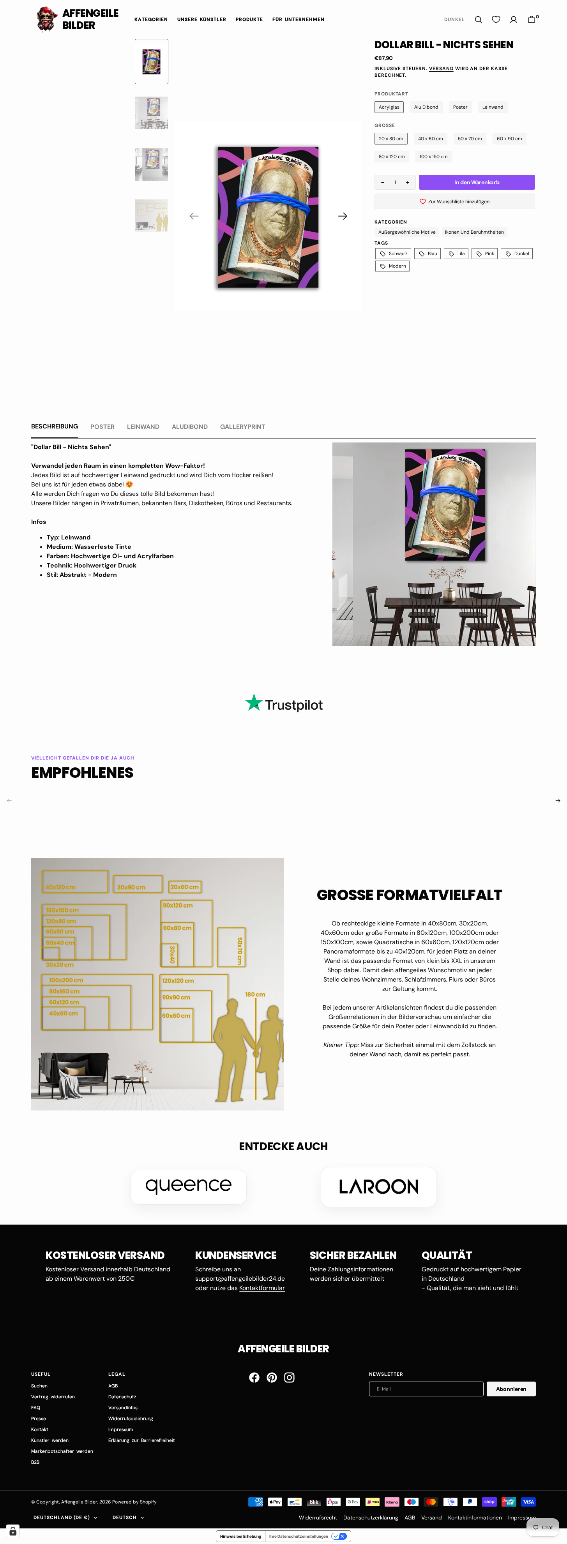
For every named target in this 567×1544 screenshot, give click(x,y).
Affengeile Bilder (79, 1502)
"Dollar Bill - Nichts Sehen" (71, 447)
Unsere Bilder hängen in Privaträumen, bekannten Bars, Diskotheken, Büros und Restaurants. (162, 503)
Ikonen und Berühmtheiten (474, 232)
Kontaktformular (262, 1288)
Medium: (60, 547)
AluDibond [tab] (190, 427)
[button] (531, 19)
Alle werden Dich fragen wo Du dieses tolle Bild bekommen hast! (122, 494)
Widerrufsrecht (318, 1517)
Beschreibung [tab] (54, 426)
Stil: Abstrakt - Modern (82, 575)
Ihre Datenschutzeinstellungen (298, 1536)
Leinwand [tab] (143, 427)
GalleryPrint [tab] (242, 427)
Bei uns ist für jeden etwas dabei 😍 (82, 484)
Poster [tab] (102, 427)
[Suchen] (478, 19)
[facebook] (254, 1377)
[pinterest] (272, 1377)
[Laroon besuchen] (379, 1187)
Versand (441, 68)
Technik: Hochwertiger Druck (91, 565)
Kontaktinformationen (475, 1517)
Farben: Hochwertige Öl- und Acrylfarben (110, 556)
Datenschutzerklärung (370, 1517)
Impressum (522, 1517)
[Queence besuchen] (189, 1187)
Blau (432, 253)
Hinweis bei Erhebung (240, 1536)
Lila (461, 253)
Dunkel (521, 253)
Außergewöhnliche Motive (407, 232)
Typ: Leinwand (68, 537)
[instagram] (289, 1377)
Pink (489, 253)
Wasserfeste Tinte (102, 547)
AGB (409, 1517)
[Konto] (513, 19)
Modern (397, 266)
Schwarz (398, 253)
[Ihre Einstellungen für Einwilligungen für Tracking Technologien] (12, 1531)
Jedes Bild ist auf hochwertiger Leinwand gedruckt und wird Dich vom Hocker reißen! (152, 475)
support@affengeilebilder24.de (240, 1278)
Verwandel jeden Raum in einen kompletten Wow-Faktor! (118, 466)
